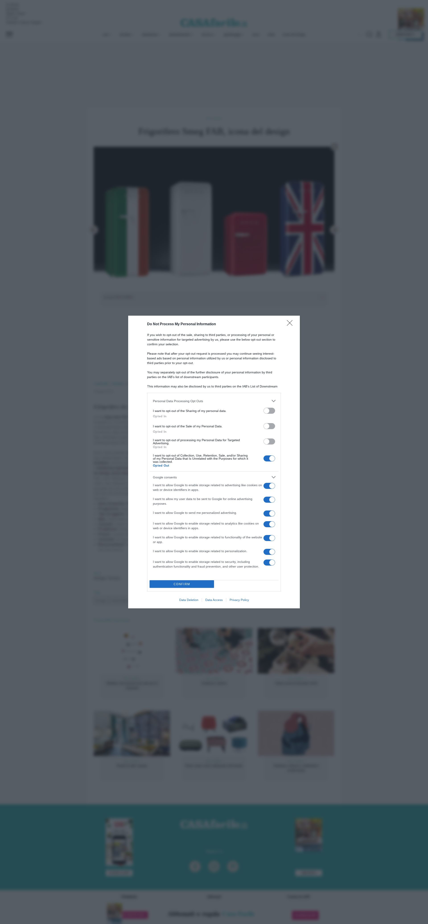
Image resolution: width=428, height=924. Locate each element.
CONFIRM (182, 584)
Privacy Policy (239, 600)
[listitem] (214, 401)
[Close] (291, 324)
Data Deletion (188, 600)
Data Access (214, 600)
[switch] (269, 411)
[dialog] (214, 462)
